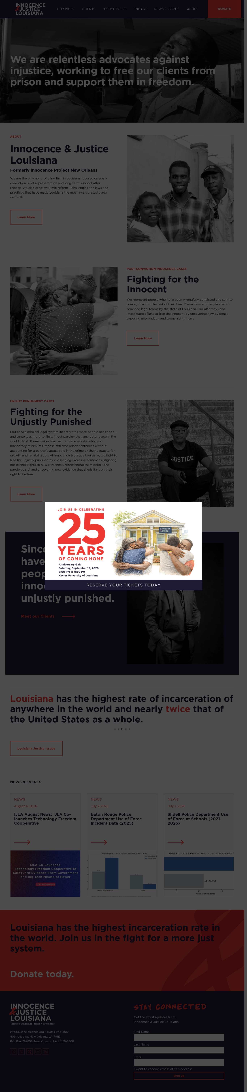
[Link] (123, 546)
